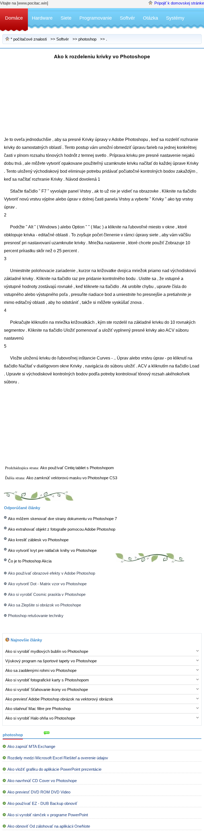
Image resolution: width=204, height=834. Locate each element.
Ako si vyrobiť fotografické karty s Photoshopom (47, 680)
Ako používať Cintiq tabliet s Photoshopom (77, 467)
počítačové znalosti (30, 39)
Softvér (127, 18)
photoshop (87, 39)
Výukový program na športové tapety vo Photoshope (51, 661)
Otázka (150, 18)
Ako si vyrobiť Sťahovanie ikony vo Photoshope (46, 689)
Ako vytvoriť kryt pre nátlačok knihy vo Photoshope (52, 550)
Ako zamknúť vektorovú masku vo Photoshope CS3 (72, 478)
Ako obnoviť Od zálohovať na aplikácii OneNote (48, 826)
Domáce (14, 18)
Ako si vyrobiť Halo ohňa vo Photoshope (40, 718)
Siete (66, 18)
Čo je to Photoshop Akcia (30, 561)
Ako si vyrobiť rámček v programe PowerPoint (47, 815)
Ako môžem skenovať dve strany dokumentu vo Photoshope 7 (62, 518)
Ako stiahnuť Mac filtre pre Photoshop (38, 708)
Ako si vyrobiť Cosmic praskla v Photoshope (47, 594)
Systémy (175, 18)
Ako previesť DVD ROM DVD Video (38, 792)
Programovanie (95, 18)
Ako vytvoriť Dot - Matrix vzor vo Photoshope (47, 584)
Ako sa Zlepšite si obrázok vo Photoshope (44, 605)
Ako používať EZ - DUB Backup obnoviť (42, 803)
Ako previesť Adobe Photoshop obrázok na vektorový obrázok (59, 699)
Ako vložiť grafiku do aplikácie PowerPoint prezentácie (54, 769)
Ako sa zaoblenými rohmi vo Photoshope (40, 670)
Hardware (42, 18)
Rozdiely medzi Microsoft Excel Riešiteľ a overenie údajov (57, 758)
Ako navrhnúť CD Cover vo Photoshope (42, 780)
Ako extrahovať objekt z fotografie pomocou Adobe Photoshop (61, 529)
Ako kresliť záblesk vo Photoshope (38, 540)
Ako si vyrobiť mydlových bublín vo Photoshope (46, 651)
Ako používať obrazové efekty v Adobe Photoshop (51, 573)
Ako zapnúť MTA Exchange (31, 746)
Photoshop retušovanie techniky (35, 615)
